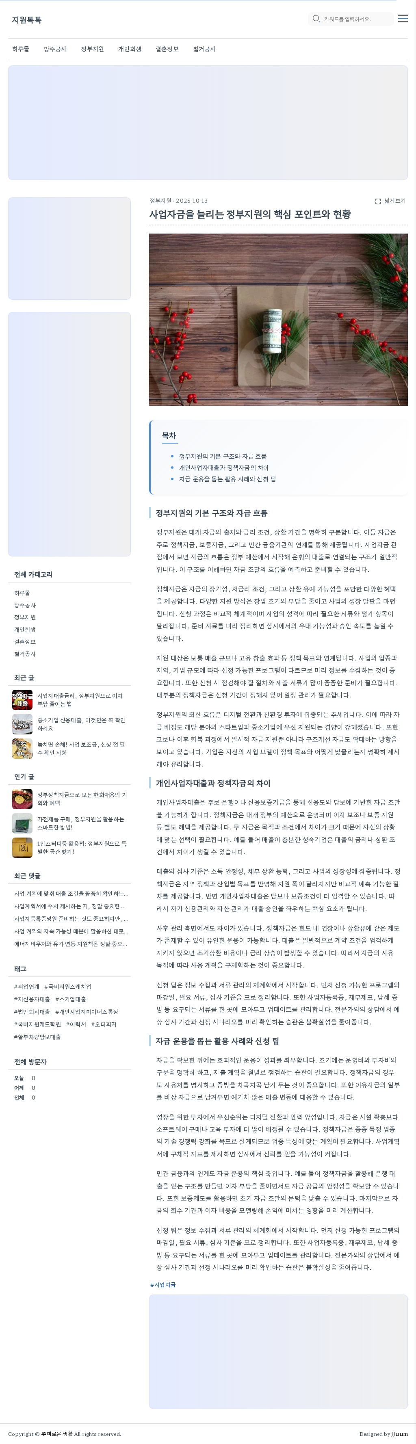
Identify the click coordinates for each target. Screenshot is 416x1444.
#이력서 (76, 1024)
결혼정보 (167, 48)
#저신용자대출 (32, 999)
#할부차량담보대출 (37, 1037)
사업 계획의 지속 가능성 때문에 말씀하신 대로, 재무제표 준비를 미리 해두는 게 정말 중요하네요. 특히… (71, 931)
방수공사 (55, 48)
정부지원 (92, 48)
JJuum (399, 1434)
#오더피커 (104, 1024)
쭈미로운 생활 (56, 1434)
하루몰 (21, 48)
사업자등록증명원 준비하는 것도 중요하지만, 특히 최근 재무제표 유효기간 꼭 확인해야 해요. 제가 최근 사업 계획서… (71, 918)
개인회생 (129, 48)
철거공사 (204, 48)
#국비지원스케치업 (67, 986)
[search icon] (316, 19)
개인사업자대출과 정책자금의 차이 (224, 467)
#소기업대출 (70, 999)
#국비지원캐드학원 (37, 1024)
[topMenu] (403, 17)
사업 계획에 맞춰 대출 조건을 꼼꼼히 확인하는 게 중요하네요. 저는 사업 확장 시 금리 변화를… (71, 893)
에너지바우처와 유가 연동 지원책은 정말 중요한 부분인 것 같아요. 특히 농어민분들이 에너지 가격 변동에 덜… (71, 944)
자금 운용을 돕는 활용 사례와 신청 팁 (227, 478)
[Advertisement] (208, 123)
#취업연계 (26, 986)
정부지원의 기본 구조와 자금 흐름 (223, 455)
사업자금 (165, 1284)
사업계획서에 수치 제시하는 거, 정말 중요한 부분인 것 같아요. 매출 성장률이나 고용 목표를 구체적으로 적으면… (71, 906)
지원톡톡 (27, 19)
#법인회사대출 (32, 1011)
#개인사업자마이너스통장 (86, 1011)
